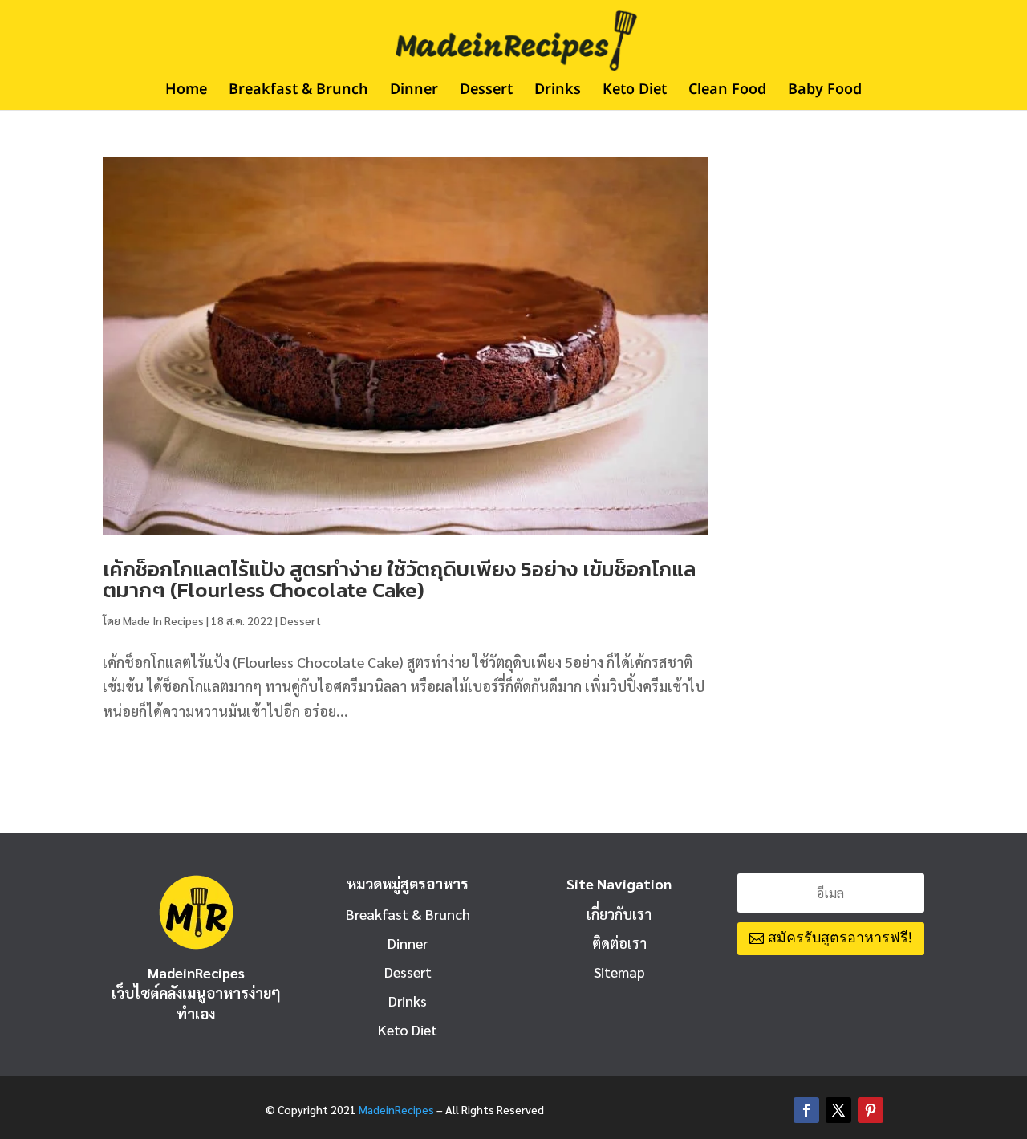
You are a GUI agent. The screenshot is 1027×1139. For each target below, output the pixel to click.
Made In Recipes (163, 620)
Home (186, 92)
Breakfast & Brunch (298, 92)
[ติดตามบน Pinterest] (870, 1110)
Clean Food (727, 92)
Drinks (557, 92)
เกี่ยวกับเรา (619, 914)
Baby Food (825, 92)
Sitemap (619, 971)
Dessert (486, 92)
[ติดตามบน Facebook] (806, 1110)
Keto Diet (635, 92)
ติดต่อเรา (619, 943)
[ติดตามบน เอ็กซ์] (838, 1110)
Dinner (414, 92)
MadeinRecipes (396, 1109)
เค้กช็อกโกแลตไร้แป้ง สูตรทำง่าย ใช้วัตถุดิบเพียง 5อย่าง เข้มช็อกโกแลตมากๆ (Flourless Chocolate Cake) (399, 579)
